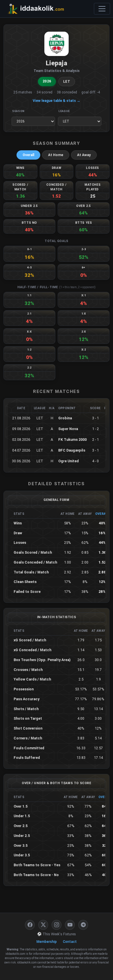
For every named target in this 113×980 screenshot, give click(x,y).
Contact (70, 942)
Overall (28, 155)
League (64, 111)
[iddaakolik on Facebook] (30, 925)
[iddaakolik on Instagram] (56, 925)
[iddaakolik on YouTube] (70, 925)
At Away (84, 155)
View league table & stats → (56, 101)
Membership (47, 942)
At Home (55, 155)
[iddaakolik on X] (43, 925)
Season (18, 111)
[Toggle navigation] (102, 9)
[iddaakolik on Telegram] (83, 925)
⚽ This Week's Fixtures (56, 934)
